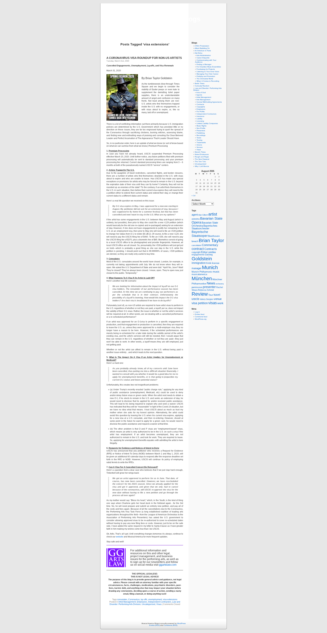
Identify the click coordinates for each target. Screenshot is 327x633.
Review (200, 294)
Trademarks (201, 142)
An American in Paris (203, 51)
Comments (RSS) (170, 625)
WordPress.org (200, 319)
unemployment (155, 599)
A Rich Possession (202, 46)
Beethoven (214, 236)
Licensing (200, 121)
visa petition (200, 303)
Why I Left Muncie (202, 166)
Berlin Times (199, 83)
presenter (209, 287)
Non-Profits (201, 128)
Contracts (200, 104)
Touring (199, 140)
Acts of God (201, 92)
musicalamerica (199, 274)
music (216, 271)
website (119, 537)
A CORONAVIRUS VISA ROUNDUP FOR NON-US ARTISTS (144, 57)
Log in (197, 312)
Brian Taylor (211, 240)
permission (197, 287)
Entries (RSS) (154, 625)
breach (195, 241)
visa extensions (170, 599)
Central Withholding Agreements (209, 102)
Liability (199, 119)
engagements (198, 254)
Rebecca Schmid (206, 290)
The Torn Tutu (200, 161)
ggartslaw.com (167, 564)
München (202, 278)
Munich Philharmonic (202, 271)
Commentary (210, 245)
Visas (158, 604)
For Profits (201, 111)
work (220, 303)
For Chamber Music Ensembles (209, 67)
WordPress (181, 623)
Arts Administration (203, 55)
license (215, 263)
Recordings (201, 135)
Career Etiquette (203, 58)
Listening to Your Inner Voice (208, 71)
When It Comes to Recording (208, 81)
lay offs (144, 599)
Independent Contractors (159, 602)
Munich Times (200, 152)
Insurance (200, 116)
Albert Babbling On (202, 48)
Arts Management (203, 100)
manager (196, 268)
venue (218, 299)
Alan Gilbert (203, 215)
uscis (195, 299)
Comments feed (201, 317)
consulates (122, 599)
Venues (200, 147)
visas (212, 303)
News (211, 283)
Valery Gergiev (206, 299)
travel (217, 294)
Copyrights (201, 107)
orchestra (220, 284)
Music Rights (201, 126)
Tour (210, 294)
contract (198, 249)
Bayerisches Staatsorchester (204, 227)
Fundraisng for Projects (206, 69)
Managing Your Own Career (207, 74)
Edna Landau (208, 252)
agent (195, 214)
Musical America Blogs (163, 19)
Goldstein (202, 258)
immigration (199, 262)
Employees (142, 602)
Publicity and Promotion (206, 76)
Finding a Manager (204, 64)
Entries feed (199, 314)
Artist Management (127, 602)
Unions (199, 145)
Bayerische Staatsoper (200, 233)
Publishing (201, 133)
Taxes (199, 138)
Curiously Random (202, 86)
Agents (199, 95)
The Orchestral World (205, 79)
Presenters (201, 130)
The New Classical (202, 159)
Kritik (208, 263)
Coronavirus (134, 599)
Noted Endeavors (202, 154)
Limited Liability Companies (207, 123)
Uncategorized (148, 604)
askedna (196, 219)
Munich (210, 267)
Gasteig (209, 254)
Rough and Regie (202, 157)
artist (212, 214)
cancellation (196, 245)
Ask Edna (198, 53)
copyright (196, 252)
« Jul (193, 195)
